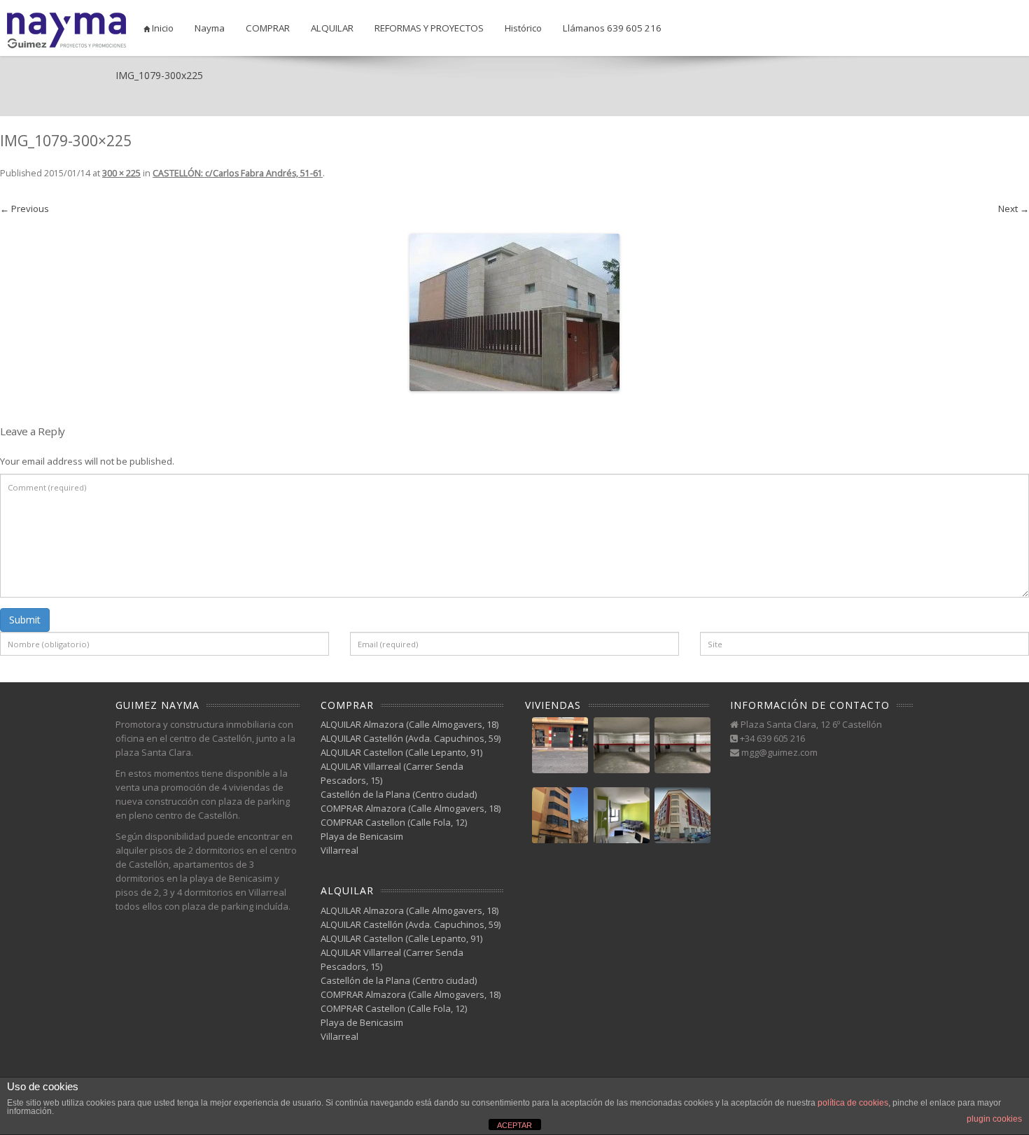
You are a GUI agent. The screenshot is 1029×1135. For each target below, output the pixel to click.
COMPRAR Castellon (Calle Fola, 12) (394, 822)
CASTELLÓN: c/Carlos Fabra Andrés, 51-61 (238, 173)
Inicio (162, 28)
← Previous (24, 208)
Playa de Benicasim (362, 836)
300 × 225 (121, 173)
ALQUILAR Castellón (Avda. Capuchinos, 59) (410, 738)
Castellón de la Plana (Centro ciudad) (399, 794)
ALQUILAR (332, 28)
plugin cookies (994, 1119)
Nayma (210, 28)
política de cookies (853, 1103)
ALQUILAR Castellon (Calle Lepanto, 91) (401, 752)
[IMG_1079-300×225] (514, 312)
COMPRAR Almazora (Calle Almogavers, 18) (410, 808)
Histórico (523, 28)
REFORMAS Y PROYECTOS (429, 28)
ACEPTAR (514, 1125)
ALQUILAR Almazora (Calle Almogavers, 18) (409, 724)
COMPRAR (268, 28)
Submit (25, 619)
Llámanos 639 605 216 (612, 28)
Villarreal (339, 850)
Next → (1013, 208)
